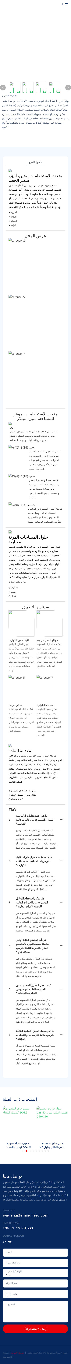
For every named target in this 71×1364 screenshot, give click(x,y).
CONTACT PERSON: (13, 1235)
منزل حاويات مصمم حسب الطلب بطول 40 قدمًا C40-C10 (52, 1145)
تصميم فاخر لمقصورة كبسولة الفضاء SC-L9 (18, 1145)
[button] (23, 1151)
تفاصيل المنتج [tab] (35, 162)
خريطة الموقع (18, 1352)
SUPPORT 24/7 (11, 1222)
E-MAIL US (9, 1210)
